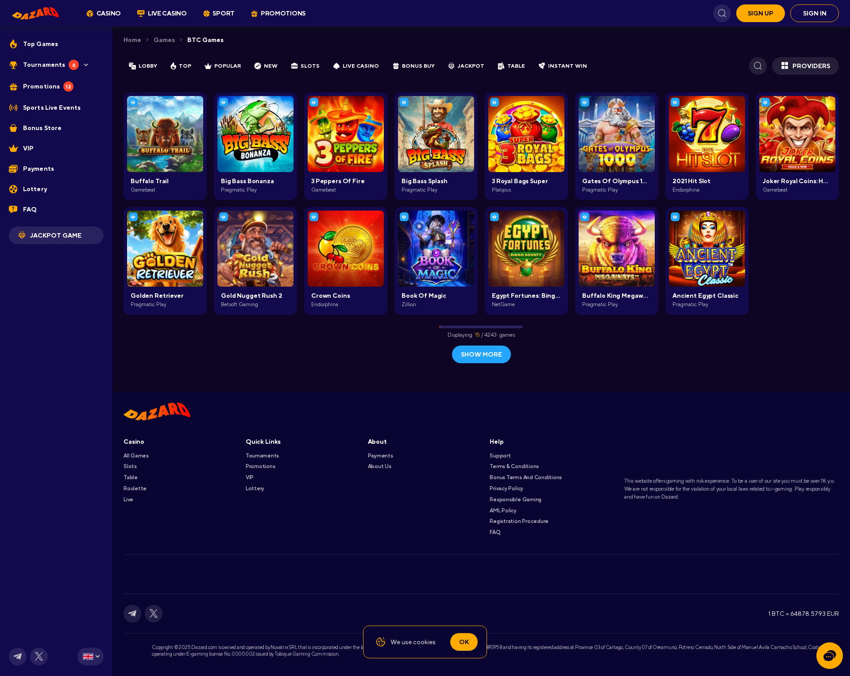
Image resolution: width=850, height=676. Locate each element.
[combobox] (90, 656)
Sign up (760, 13)
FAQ (495, 532)
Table (131, 477)
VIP (250, 477)
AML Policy (503, 510)
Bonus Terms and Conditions (526, 477)
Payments (380, 456)
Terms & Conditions (514, 466)
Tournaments (262, 456)
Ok (464, 641)
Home (132, 39)
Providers (811, 65)
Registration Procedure (519, 521)
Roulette (135, 488)
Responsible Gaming (515, 499)
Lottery (255, 488)
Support (500, 456)
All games (136, 456)
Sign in (815, 13)
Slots (130, 466)
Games (164, 39)
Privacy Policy (506, 488)
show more (481, 354)
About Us (379, 466)
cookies (424, 641)
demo (165, 148)
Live (128, 499)
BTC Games (205, 39)
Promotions (260, 466)
